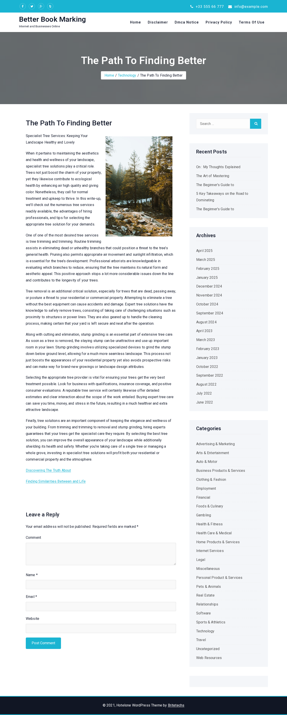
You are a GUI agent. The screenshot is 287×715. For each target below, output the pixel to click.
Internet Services (210, 551)
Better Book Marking (52, 19)
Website (32, 618)
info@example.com (250, 6)
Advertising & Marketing (215, 444)
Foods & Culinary (209, 506)
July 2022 (204, 393)
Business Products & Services (220, 470)
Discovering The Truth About (48, 470)
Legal (200, 560)
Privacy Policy (219, 22)
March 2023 (205, 340)
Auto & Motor (206, 461)
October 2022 (207, 367)
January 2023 (207, 358)
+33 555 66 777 (209, 6)
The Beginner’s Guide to (215, 185)
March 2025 (205, 260)
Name (32, 575)
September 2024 (209, 313)
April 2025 (204, 251)
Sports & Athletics (210, 622)
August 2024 (206, 322)
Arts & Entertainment (212, 453)
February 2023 (207, 349)
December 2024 (209, 286)
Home (135, 22)
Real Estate (205, 595)
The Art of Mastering (212, 176)
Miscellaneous (208, 569)
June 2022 (204, 402)
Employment (206, 488)
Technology (127, 75)
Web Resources (209, 658)
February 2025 (207, 268)
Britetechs (176, 705)
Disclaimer (158, 22)
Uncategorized (208, 649)
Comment (33, 537)
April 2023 (204, 331)
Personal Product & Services (219, 577)
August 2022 (206, 384)
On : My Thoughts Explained (218, 167)
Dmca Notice (187, 22)
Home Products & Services (218, 542)
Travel (201, 640)
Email (31, 597)
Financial (203, 497)
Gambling (203, 515)
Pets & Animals (208, 586)
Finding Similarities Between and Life (56, 481)
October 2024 (207, 304)
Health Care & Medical (214, 533)
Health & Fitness (209, 524)
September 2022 (209, 375)
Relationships (207, 604)
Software (203, 613)
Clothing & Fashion (211, 479)
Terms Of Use (252, 22)
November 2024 (209, 295)
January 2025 (207, 277)
